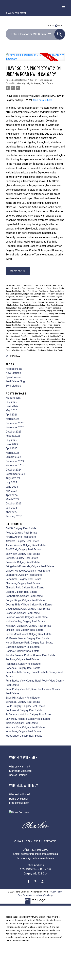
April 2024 (12, 495)
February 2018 (14, 516)
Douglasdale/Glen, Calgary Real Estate (21, 311)
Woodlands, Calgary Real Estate (50, 350)
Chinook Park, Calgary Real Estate (51, 302)
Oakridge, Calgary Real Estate (23, 646)
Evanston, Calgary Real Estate (50, 311)
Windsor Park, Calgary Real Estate (25, 727)
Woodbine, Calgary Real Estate (24, 350)
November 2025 (15, 427)
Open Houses (13, 377)
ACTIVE (51, 25)
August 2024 (13, 478)
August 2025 (13, 435)
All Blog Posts (14, 368)
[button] (28, 881)
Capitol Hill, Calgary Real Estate (29, 299)
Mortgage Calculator (20, 770)
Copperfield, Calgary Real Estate (43, 305)
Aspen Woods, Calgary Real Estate (26, 545)
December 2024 (15, 461)
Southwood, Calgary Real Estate (53, 342)
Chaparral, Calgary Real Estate (24, 302)
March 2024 (12, 499)
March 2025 (12, 452)
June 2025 (12, 444)
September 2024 (15, 474)
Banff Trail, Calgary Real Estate (36, 291)
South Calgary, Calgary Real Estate (26, 342)
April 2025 (12, 448)
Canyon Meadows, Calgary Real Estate (28, 570)
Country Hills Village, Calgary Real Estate (45, 308)
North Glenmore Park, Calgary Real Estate (39, 322)
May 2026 (11, 410)
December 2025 (15, 423)
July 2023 (11, 507)
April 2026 (12, 414)
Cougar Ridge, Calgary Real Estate (25, 600)
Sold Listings (13, 385)
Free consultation (19, 802)
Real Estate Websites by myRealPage (35, 895)
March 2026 (12, 418)
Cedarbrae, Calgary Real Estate (23, 579)
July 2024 (11, 482)
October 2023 (13, 503)
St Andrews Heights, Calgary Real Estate (23, 345)
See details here (42, 100)
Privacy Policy (56, 892)
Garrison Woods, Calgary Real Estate (20, 313)
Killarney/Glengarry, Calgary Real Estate (22, 316)
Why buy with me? (19, 766)
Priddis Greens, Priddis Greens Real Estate (30, 655)
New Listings (13, 372)
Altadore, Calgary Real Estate (40, 288)
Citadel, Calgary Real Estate (18, 305)
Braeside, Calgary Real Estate (52, 294)
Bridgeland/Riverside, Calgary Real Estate (23, 297)
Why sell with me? (19, 794)
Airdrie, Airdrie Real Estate (16, 288)
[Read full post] (35, 59)
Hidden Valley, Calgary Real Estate (50, 313)
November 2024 (15, 465)
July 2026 (11, 402)
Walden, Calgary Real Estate (27, 347)
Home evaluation (18, 798)
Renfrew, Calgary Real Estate (40, 328)
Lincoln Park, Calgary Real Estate (24, 629)
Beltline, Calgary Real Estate (27, 294)
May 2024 (11, 490)
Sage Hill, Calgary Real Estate (34, 339)
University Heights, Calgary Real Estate (34, 83)
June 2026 (12, 406)
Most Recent (13, 397)
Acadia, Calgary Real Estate (51, 285)
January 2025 (13, 456)
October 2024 (13, 469)
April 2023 (12, 512)
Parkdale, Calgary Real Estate (35, 325)
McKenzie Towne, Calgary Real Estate (27, 638)
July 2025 (11, 440)
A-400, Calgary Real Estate (28, 285)
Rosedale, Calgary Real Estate (35, 331)
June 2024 (12, 486)
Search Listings (18, 775)
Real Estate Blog (15, 381)
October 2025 (13, 431)
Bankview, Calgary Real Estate (23, 553)
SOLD (63, 25)
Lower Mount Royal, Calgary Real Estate (28, 319)
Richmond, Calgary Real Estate (23, 663)
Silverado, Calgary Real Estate (23, 701)
